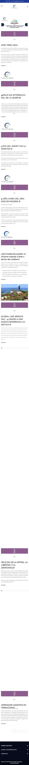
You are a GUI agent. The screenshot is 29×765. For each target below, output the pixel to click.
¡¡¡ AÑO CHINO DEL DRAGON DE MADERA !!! (13, 200)
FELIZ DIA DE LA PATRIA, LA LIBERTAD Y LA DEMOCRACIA (14, 565)
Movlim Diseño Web (14, 763)
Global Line (3, 761)
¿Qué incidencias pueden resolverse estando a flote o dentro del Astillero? (13, 257)
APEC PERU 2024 (9, 45)
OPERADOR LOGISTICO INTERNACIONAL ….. (14, 706)
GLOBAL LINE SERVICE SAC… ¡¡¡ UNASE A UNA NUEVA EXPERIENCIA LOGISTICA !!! (13, 320)
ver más (3, 65)
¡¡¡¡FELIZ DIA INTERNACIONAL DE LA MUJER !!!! (13, 96)
